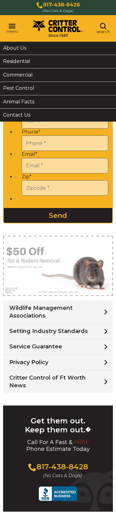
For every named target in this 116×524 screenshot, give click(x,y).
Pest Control (18, 88)
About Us (14, 48)
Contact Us (16, 115)
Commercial (18, 75)
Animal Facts (18, 102)
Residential (16, 61)
